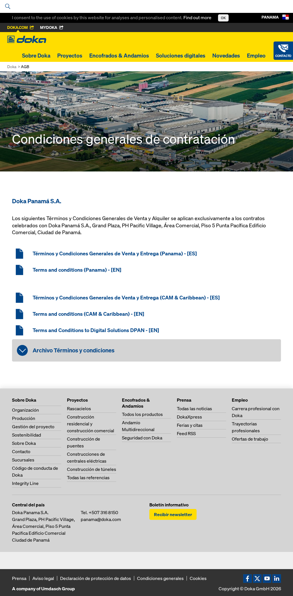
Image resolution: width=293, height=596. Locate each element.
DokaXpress (189, 417)
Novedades (226, 55)
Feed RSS (186, 433)
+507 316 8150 (103, 512)
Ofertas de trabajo (250, 439)
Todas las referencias (88, 477)
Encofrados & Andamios (119, 55)
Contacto (21, 451)
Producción (23, 418)
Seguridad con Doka (142, 438)
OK (223, 18)
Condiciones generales (160, 578)
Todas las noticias (194, 408)
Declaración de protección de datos (95, 578)
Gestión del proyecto (33, 426)
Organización (25, 410)
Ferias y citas (190, 425)
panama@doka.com (101, 519)
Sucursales (23, 460)
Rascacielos (79, 408)
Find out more (197, 17)
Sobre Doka (36, 55)
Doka (11, 66)
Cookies (198, 578)
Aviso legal (43, 578)
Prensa (19, 578)
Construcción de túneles (91, 469)
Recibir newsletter (173, 514)
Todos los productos (142, 414)
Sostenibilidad (26, 435)
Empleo (256, 55)
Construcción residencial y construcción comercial (90, 424)
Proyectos (69, 55)
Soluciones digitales (180, 55)
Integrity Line (25, 483)
